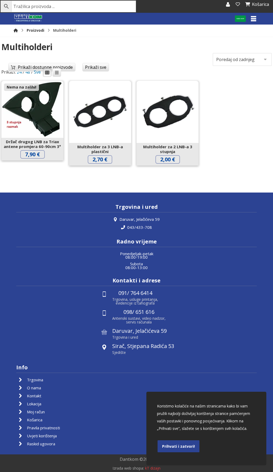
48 (27, 72)
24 (19, 72)
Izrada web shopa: (128, 468)
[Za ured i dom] (28, 18)
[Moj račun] (228, 4)
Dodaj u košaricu (104, 170)
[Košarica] (238, 4)
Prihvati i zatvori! (178, 446)
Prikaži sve (95, 67)
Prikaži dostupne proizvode (45, 67)
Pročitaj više (36, 165)
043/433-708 (139, 227)
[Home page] (16, 30)
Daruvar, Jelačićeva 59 (139, 219)
